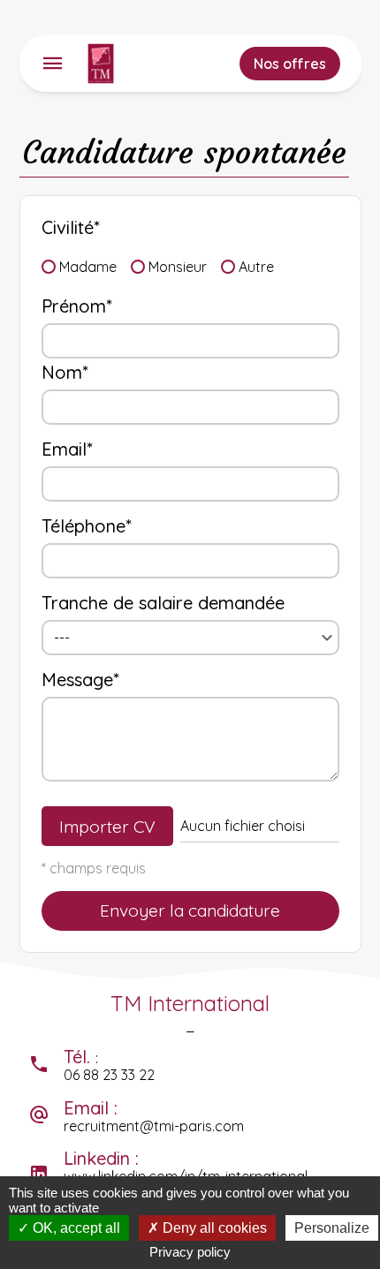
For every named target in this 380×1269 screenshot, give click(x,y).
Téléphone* (87, 526)
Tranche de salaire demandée (163, 603)
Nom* (65, 372)
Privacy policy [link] (190, 1251)
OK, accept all (74, 1227)
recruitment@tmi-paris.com (154, 1126)
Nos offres (290, 63)
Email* (67, 449)
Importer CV (107, 826)
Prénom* (77, 306)
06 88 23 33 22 (109, 1075)
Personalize (331, 1227)
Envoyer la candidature (190, 910)
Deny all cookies (213, 1227)
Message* (80, 679)
